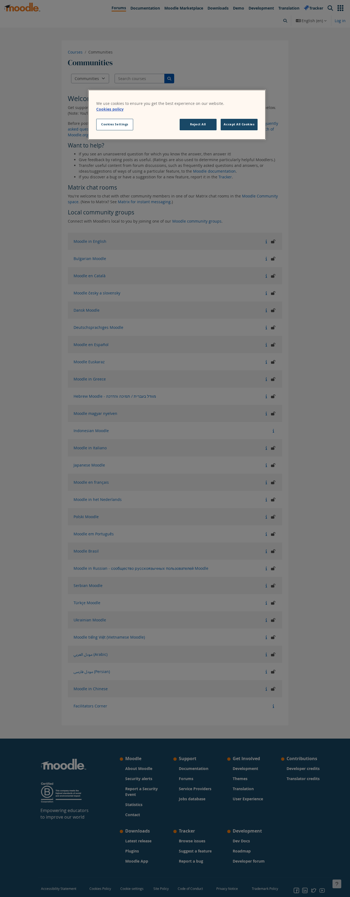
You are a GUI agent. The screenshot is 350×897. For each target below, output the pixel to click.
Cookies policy (110, 109)
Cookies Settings (114, 124)
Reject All (198, 124)
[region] (177, 115)
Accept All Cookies (239, 124)
